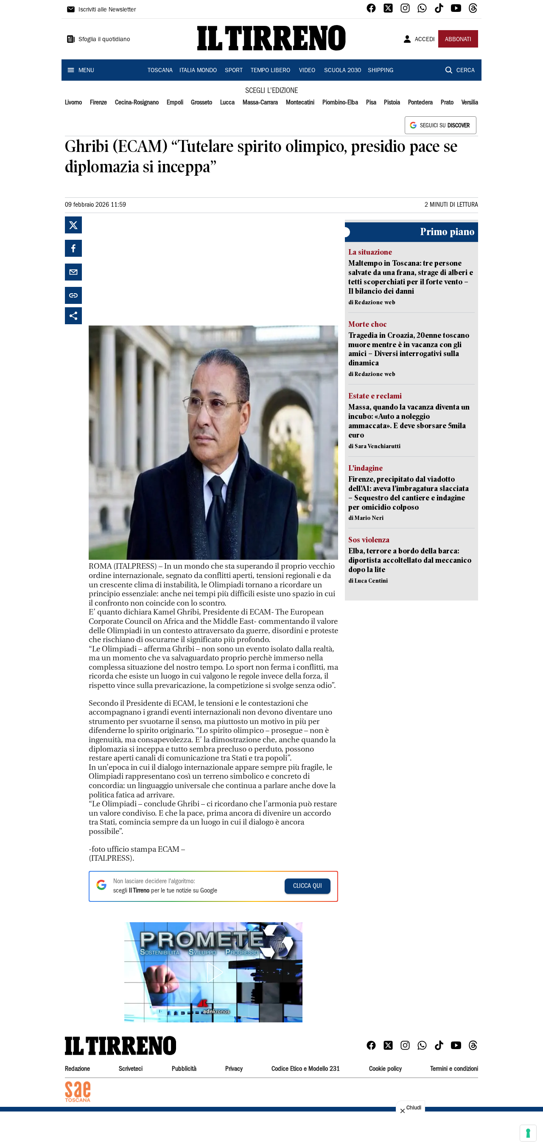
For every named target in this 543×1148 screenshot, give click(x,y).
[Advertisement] (152, 269)
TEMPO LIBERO (270, 71)
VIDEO (307, 71)
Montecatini (300, 103)
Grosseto (201, 103)
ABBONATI (458, 40)
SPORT (234, 71)
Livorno (73, 103)
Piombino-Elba (340, 103)
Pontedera (420, 103)
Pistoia (392, 103)
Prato (447, 103)
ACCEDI (425, 40)
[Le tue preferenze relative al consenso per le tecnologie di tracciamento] (528, 1133)
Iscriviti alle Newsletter (107, 10)
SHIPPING (380, 71)
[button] (213, 972)
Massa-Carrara (260, 103)
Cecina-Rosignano (137, 103)
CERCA (465, 71)
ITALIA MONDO (198, 71)
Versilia (470, 103)
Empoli (175, 103)
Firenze (98, 103)
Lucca (227, 103)
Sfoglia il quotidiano (104, 40)
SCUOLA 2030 (342, 71)
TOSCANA (160, 71)
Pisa (371, 103)
